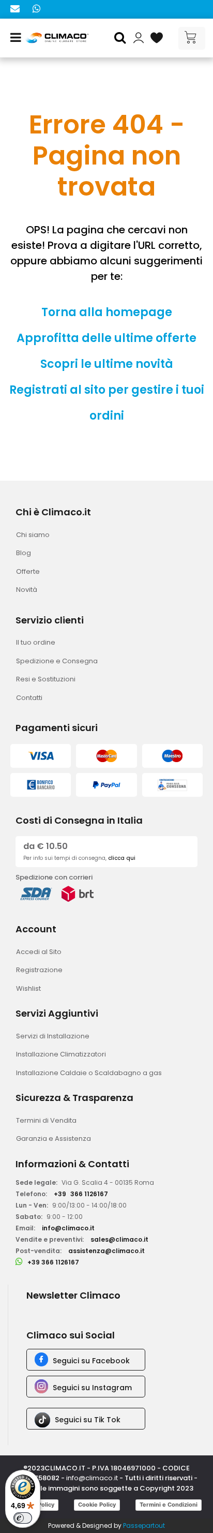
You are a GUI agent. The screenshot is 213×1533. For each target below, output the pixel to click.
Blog (23, 553)
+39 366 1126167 (53, 1262)
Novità (26, 589)
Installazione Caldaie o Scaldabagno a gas (89, 1073)
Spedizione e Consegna (57, 661)
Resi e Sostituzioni (45, 679)
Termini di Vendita (46, 1120)
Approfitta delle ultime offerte (106, 338)
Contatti (29, 698)
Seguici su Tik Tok (87, 1420)
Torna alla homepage (106, 312)
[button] (121, 38)
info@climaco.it (68, 1228)
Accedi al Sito (39, 952)
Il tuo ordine (35, 642)
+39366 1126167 (81, 1193)
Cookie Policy (97, 1504)
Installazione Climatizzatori (61, 1054)
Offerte (28, 571)
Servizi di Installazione (52, 1036)
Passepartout (144, 1525)
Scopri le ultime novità (106, 364)
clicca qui (121, 858)
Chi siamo (33, 535)
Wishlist (28, 988)
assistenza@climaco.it (106, 1250)
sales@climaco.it (119, 1239)
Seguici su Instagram (92, 1387)
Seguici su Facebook (91, 1361)
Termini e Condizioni (168, 1504)
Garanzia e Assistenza (53, 1138)
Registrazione (39, 970)
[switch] (22, 1518)
